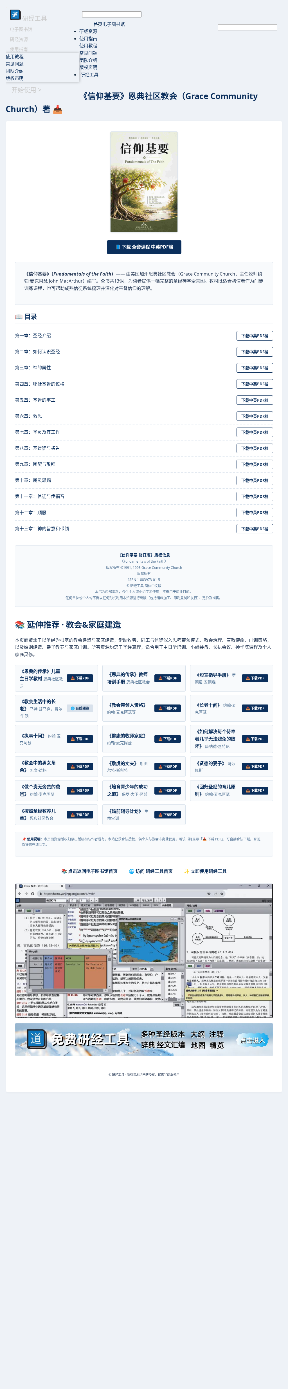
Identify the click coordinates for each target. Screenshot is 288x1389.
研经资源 (19, 39)
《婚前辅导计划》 (125, 811)
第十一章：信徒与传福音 (39, 496)
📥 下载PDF (80, 678)
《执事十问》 (33, 736)
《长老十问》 (208, 705)
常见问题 (15, 64)
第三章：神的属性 (33, 367)
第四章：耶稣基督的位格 (39, 384)
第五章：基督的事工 (35, 400)
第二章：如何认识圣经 (37, 351)
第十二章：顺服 (30, 512)
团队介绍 (15, 71)
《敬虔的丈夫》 (123, 763)
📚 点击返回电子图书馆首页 (89, 871)
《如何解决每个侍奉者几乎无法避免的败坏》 (215, 738)
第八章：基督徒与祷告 (37, 448)
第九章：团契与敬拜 (35, 464)
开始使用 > (26, 89)
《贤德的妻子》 (210, 763)
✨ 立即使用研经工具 (205, 871)
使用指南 (19, 49)
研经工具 (88, 74)
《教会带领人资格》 (127, 705)
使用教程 (15, 56)
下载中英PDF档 (254, 335)
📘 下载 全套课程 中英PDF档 (144, 247)
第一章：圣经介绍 (33, 335)
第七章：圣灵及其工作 (37, 432)
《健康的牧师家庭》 (127, 736)
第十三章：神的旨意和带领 (42, 528)
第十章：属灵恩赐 (33, 480)
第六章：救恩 (28, 416)
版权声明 (15, 78)
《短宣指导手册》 (213, 675)
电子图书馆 (21, 29)
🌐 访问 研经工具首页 (151, 871)
